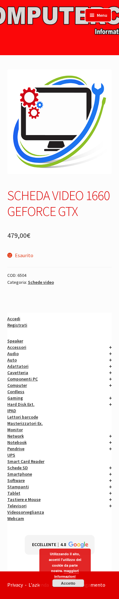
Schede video (41, 282)
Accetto (68, 583)
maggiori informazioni (66, 573)
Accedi (13, 319)
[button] (60, 545)
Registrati (17, 325)
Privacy (15, 585)
